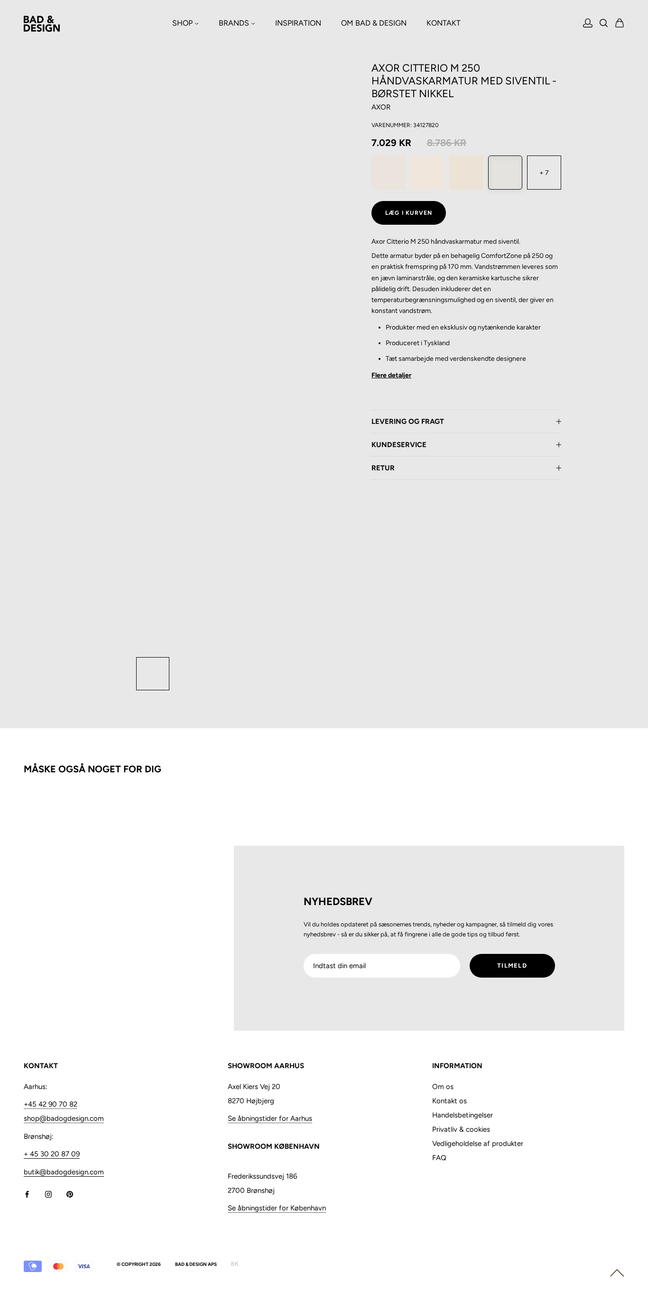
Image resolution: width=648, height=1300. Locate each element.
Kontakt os (449, 1101)
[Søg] (604, 24)
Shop (183, 22)
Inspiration (298, 22)
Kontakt (443, 22)
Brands (235, 22)
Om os (443, 1086)
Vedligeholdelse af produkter (477, 1143)
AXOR (380, 107)
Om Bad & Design (374, 22)
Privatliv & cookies (461, 1129)
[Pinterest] (69, 1194)
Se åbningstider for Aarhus (270, 1118)
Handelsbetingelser (462, 1115)
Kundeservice (398, 444)
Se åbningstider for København (277, 1208)
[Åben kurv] (619, 23)
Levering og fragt (407, 421)
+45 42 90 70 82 (50, 1104)
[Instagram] (48, 1194)
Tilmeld (512, 965)
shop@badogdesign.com (64, 1118)
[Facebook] (27, 1194)
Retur (383, 468)
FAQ (439, 1158)
